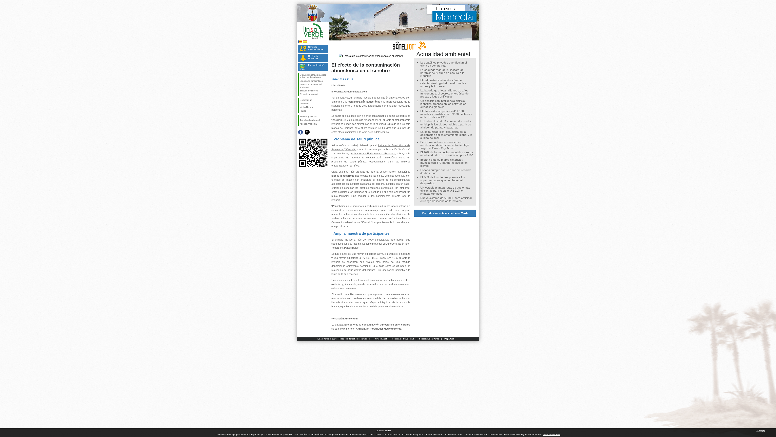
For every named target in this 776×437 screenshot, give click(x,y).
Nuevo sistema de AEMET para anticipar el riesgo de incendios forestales (446, 199)
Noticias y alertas (308, 116)
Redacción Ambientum (344, 318)
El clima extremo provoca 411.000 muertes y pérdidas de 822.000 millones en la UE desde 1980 (446, 114)
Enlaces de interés (309, 90)
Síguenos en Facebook (300, 132)
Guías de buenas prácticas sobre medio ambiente (313, 76)
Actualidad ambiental (310, 120)
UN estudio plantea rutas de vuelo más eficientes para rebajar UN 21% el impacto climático (445, 190)
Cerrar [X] (760, 431)
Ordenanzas (306, 100)
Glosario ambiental (309, 94)
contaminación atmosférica (364, 101)
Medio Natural (306, 107)
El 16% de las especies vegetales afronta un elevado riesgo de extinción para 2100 (446, 154)
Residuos (304, 103)
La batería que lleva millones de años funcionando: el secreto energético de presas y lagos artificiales (444, 93)
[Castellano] (305, 42)
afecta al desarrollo (342, 175)
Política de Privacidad (403, 339)
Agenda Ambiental (308, 124)
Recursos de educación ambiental (311, 85)
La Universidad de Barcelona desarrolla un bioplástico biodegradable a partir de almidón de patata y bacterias (445, 124)
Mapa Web (449, 339)
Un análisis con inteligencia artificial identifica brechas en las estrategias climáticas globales (443, 103)
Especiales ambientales (311, 81)
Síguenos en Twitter (307, 132)
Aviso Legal (381, 339)
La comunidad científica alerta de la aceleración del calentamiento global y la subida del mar (446, 134)
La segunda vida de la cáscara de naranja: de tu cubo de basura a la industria (442, 72)
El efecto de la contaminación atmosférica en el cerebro (377, 324)
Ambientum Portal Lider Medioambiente (378, 328)
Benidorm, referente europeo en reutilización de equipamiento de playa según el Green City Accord (444, 145)
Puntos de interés (316, 65)
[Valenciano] (300, 42)
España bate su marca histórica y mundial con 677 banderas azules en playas (444, 162)
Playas (303, 111)
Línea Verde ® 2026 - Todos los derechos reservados (343, 339)
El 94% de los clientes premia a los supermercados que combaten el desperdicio (442, 180)
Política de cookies (551, 434)
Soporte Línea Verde (429, 339)
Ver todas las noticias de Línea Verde (445, 213)
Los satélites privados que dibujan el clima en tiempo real (443, 64)
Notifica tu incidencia (313, 57)
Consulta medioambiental (315, 48)
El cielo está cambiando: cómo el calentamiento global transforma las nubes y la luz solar (443, 83)
